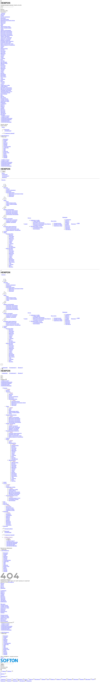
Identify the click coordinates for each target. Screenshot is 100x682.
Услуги (7, 485)
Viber (4, 148)
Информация (4, 601)
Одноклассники (7, 146)
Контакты (3, 596)
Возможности (4, 611)
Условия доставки (5, 606)
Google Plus (6, 147)
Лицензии (3, 599)
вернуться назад (4, 582)
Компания (8, 514)
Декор (10, 408)
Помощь (2, 612)
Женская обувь (14, 462)
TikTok (4, 153)
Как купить (8, 506)
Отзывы (2, 594)
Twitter (4, 141)
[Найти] (2, 8)
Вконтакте (5, 139)
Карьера (2, 595)
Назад (8, 389)
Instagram (5, 142)
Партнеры (3, 598)
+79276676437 (6, 118)
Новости (3, 591)
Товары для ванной (13, 425)
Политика (3, 610)
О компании (3, 590)
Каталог (8, 390)
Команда (3, 593)
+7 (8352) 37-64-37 (5, 115)
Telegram (5, 144)
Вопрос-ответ (4, 618)
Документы (3, 600)
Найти (2, 664)
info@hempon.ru (5, 135)
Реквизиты (3, 609)
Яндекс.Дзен (6, 152)
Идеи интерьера (4, 621)
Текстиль (11, 394)
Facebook (5, 140)
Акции (2, 584)
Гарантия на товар (5, 607)
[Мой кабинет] (1, 366)
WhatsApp (5, 151)
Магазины (3, 604)
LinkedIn (5, 157)
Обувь (10, 441)
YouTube (5, 145)
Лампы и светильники (14, 417)
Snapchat (5, 156)
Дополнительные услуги (14, 498)
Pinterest (5, 155)
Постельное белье (15, 401)
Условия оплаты (4, 605)
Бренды (2, 587)
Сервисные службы (13, 489)
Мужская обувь (15, 445)
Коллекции (3, 620)
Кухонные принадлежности (15, 433)
